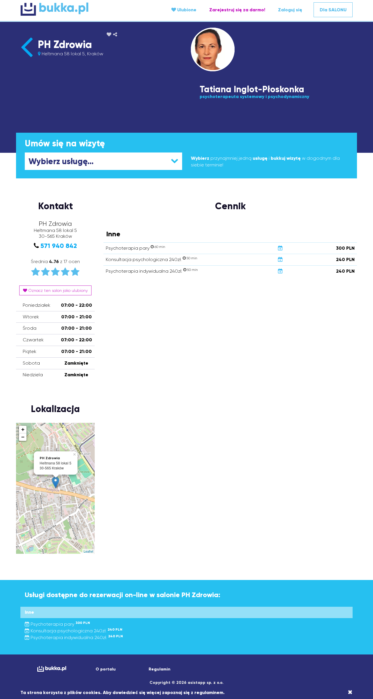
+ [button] (22, 429)
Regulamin (159, 669)
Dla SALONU (333, 10)
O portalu (106, 669)
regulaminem (208, 692)
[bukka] (76, 9)
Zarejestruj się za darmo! (237, 10)
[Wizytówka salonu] (26, 57)
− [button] (22, 437)
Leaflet (88, 551)
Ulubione (186, 10)
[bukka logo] (51, 669)
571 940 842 (59, 246)
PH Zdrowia (65, 44)
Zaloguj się (290, 10)
